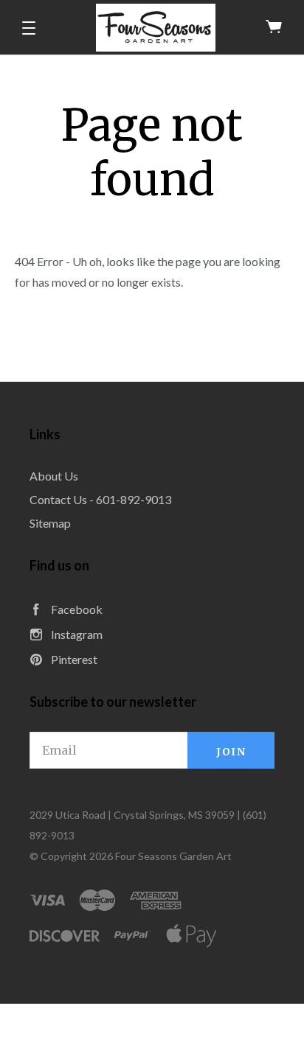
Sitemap (50, 523)
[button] (29, 28)
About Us (54, 476)
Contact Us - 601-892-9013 (100, 499)
